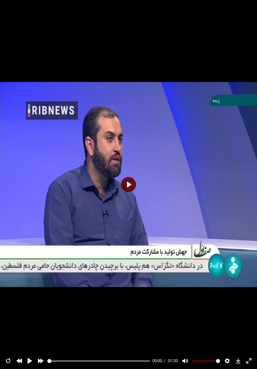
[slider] (98, 361)
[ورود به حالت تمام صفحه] (249, 361)
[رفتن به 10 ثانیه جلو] (41, 361)
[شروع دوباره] (8, 361)
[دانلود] (238, 361)
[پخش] (30, 361)
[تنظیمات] (227, 361)
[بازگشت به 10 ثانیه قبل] (19, 361)
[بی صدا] (185, 361)
